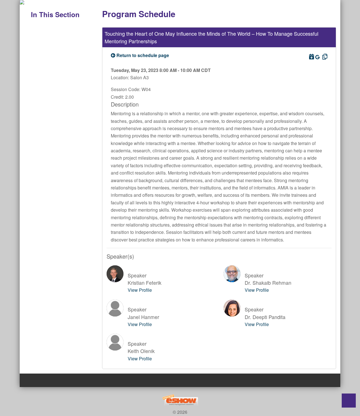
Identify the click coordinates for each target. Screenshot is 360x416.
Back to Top (349, 401)
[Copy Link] (324, 56)
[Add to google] (318, 57)
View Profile (140, 290)
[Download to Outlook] (311, 56)
